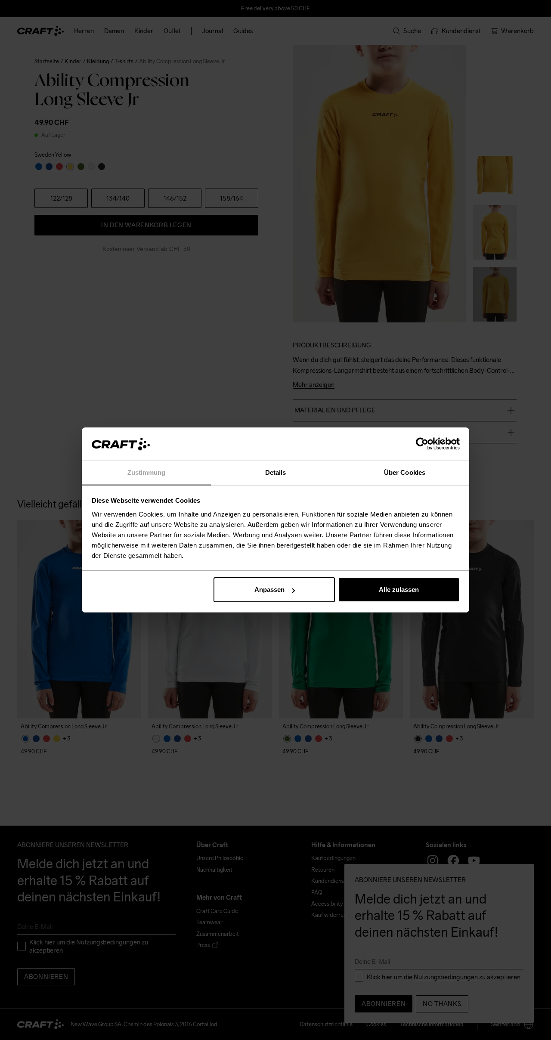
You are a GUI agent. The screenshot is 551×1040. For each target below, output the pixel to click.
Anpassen (269, 589)
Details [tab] (275, 472)
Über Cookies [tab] (404, 472)
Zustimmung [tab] (146, 472)
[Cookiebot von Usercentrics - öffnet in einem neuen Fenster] (422, 444)
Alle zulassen (399, 589)
